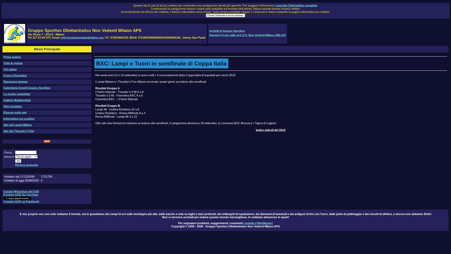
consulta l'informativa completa (296, 5)
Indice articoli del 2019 (270, 130)
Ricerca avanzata (26, 165)
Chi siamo (10, 69)
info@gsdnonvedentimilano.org (82, 37)
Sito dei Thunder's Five (18, 131)
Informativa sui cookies (18, 118)
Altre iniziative (12, 106)
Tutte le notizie (13, 63)
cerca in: (9, 156)
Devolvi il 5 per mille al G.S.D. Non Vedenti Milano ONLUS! (247, 35)
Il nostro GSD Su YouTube (20, 194)
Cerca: (8, 152)
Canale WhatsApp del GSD (21, 191)
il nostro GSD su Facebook (21, 201)
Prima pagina (12, 57)
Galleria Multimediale (17, 100)
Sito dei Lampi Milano (17, 124)
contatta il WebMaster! (258, 223)
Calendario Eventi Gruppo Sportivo (26, 87)
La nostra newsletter (16, 94)
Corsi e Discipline (15, 75)
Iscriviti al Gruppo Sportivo (227, 30)
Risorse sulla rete (15, 112)
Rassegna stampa (15, 81)
